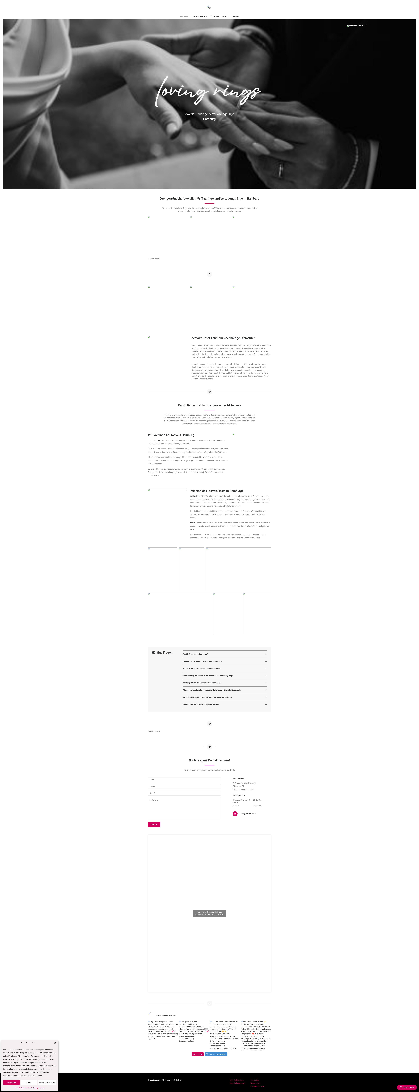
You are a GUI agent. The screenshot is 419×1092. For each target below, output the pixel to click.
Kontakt (235, 16)
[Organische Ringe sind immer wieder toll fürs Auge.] (163, 1036)
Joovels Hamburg (236, 1080)
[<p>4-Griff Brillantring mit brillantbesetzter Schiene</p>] (167, 305)
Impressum (42, 1088)
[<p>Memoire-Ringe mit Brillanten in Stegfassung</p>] (251, 235)
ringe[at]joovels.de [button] (249, 814)
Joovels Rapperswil (237, 1083)
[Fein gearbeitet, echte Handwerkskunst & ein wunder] (194, 1036)
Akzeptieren (11, 1082)
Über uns (215, 16)
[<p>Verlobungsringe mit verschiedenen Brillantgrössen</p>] (209, 305)
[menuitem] (185, 16)
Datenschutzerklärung (31, 1088)
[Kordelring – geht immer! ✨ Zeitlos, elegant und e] (256, 1036)
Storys (225, 16)
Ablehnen (29, 1082)
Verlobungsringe (200, 16)
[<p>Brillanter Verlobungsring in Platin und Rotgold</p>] (251, 305)
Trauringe (184, 16)
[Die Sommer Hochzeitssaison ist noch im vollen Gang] (225, 1036)
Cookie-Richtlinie (19, 1088)
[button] (55, 1043)
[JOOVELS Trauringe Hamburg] (209, 8)
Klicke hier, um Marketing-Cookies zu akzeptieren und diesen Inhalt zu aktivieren (209, 913)
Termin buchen (408, 1087)
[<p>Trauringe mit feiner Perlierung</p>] (167, 235)
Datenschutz (255, 1083)
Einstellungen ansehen (47, 1082)
